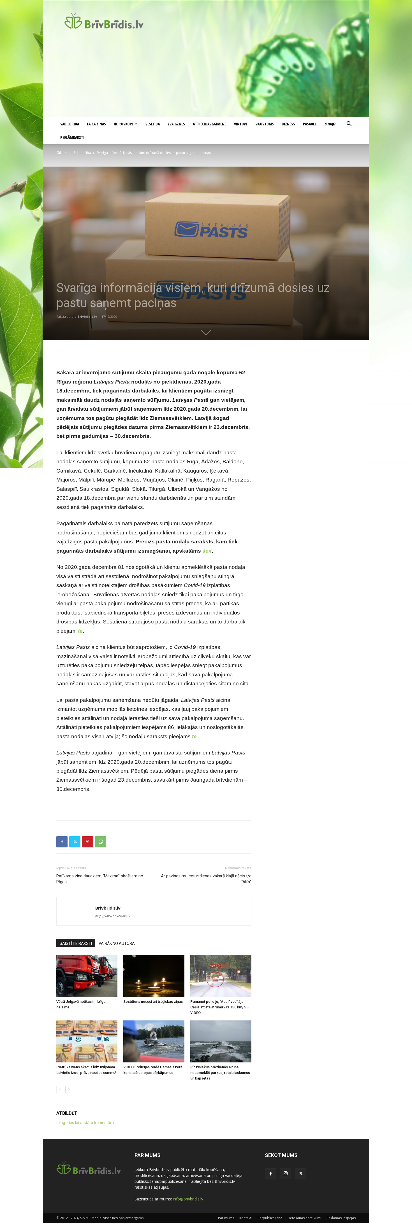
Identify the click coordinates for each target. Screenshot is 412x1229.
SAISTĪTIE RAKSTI (76, 943)
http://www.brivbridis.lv (112, 916)
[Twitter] (74, 841)
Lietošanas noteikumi (304, 1218)
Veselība (152, 124)
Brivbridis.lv (87, 316)
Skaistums (264, 124)
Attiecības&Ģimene (209, 124)
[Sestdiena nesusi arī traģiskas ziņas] (153, 976)
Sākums (62, 152)
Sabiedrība (69, 124)
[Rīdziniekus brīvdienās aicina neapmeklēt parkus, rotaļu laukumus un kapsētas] (220, 1041)
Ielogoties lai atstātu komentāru (85, 1122)
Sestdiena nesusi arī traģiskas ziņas (153, 1001)
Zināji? (329, 124)
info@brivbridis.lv (188, 1199)
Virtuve (240, 124)
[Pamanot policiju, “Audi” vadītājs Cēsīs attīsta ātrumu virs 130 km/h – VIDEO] (220, 976)
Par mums (226, 1218)
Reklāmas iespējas (341, 1218)
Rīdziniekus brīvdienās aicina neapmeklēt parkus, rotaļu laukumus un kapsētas (220, 1072)
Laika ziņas (96, 124)
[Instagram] (285, 1173)
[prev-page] (59, 1089)
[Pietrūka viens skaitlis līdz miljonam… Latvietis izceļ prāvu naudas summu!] (86, 1041)
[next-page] (68, 1089)
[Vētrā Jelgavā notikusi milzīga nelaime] (86, 976)
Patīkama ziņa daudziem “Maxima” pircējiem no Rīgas (99, 878)
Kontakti (245, 1218)
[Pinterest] (87, 841)
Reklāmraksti (72, 137)
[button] (349, 124)
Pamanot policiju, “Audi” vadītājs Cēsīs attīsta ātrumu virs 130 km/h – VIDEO (219, 1007)
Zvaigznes (176, 124)
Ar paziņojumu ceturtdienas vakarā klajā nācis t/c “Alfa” (206, 878)
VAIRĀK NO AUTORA (117, 943)
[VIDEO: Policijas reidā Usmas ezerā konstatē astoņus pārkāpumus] (153, 1041)
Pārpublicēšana (270, 1218)
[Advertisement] (206, 75)
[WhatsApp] (100, 841)
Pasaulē (309, 124)
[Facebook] (62, 841)
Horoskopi (123, 124)
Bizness (288, 124)
